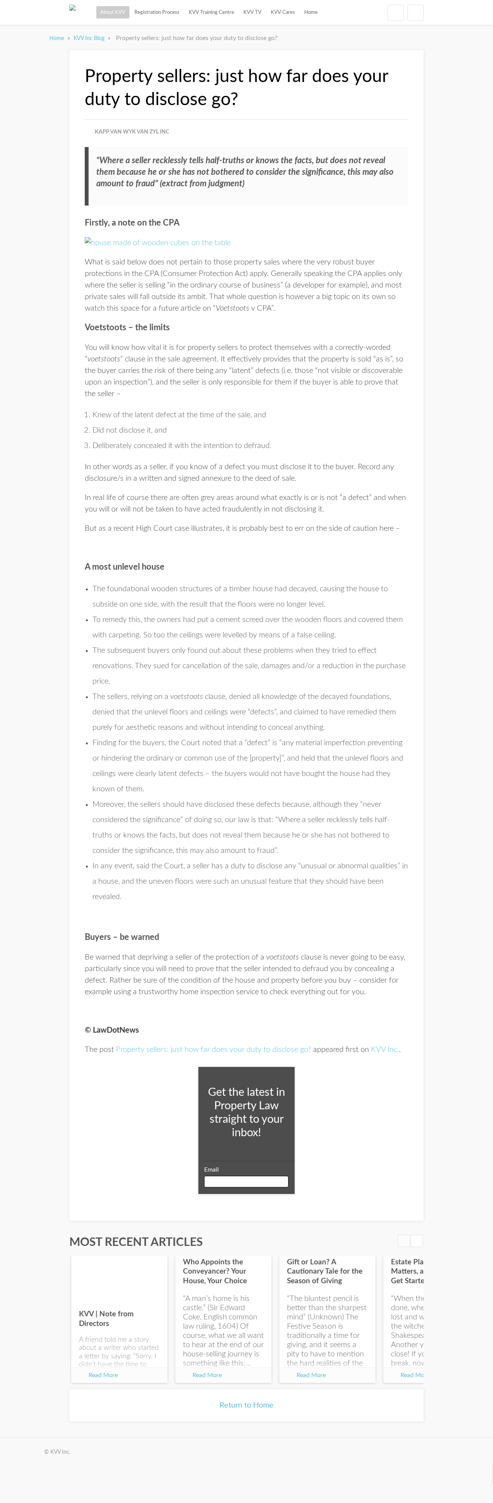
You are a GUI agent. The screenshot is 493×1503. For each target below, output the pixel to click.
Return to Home (246, 1405)
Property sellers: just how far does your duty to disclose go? (213, 1049)
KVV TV (252, 12)
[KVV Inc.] (72, 12)
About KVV (112, 12)
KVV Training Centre (211, 12)
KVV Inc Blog (90, 38)
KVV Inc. (385, 1049)
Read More (103, 1375)
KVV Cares (283, 12)
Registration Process (156, 12)
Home (311, 12)
